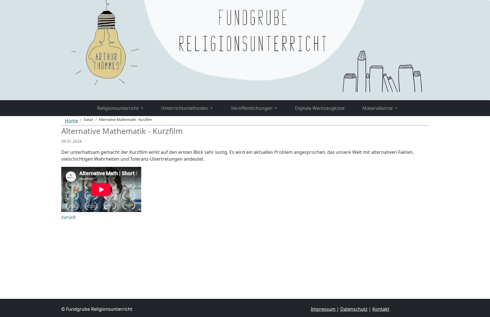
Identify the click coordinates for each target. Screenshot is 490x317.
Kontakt (380, 309)
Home (71, 120)
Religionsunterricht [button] (118, 108)
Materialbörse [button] (378, 108)
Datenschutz (354, 309)
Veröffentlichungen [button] (252, 108)
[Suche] (415, 104)
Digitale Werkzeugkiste (320, 108)
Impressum (324, 309)
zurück (68, 217)
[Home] (79, 104)
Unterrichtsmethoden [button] (185, 108)
